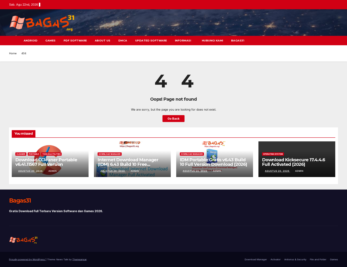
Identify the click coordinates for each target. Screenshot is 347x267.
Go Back (173, 118)
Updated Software (151, 40)
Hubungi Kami (212, 40)
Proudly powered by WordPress (27, 259)
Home (13, 53)
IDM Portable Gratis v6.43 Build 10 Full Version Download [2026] (213, 162)
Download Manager (110, 154)
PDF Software (75, 40)
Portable (34, 154)
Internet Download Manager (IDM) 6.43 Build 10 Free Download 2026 (128, 164)
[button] (335, 40)
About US (102, 40)
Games (50, 40)
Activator (276, 259)
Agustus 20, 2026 (30, 171)
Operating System (273, 154)
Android (31, 40)
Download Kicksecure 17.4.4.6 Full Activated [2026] (293, 162)
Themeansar (79, 259)
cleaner (20, 154)
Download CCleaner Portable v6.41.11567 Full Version (46, 162)
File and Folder (318, 259)
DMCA (122, 40)
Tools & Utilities (51, 154)
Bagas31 (237, 40)
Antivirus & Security (295, 259)
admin (52, 171)
